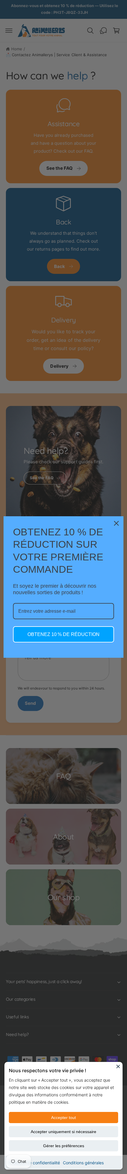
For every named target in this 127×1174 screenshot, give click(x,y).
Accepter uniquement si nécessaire (63, 1131)
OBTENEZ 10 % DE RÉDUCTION (63, 634)
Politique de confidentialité (34, 1162)
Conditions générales (83, 1162)
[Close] (118, 1066)
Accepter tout (63, 1117)
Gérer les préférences (63, 1145)
